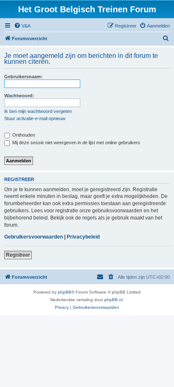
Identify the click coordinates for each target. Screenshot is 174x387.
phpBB (64, 292)
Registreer (18, 255)
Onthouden (23, 134)
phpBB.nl (113, 299)
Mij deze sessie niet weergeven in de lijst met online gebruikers (75, 142)
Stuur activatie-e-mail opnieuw (34, 118)
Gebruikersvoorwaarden (33, 237)
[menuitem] (22, 26)
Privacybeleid (83, 237)
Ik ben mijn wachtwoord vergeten (38, 111)
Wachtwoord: (19, 95)
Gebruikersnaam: (23, 76)
